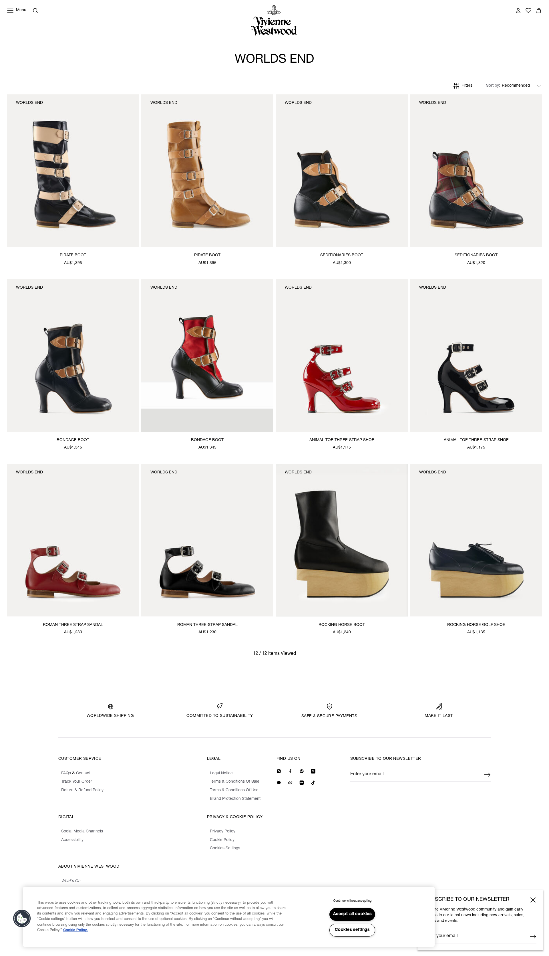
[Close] (533, 900)
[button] (22, 918)
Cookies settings (352, 930)
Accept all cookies (352, 914)
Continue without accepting (352, 901)
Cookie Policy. (75, 930)
